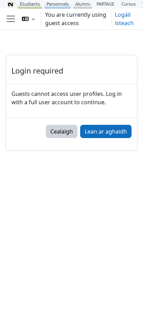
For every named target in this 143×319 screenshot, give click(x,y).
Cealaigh (61, 131)
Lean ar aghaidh (106, 131)
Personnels (58, 4)
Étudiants (30, 4)
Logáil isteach (124, 19)
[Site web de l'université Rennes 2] (10, 4)
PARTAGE (105, 4)
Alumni (82, 4)
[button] (28, 18)
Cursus (128, 4)
